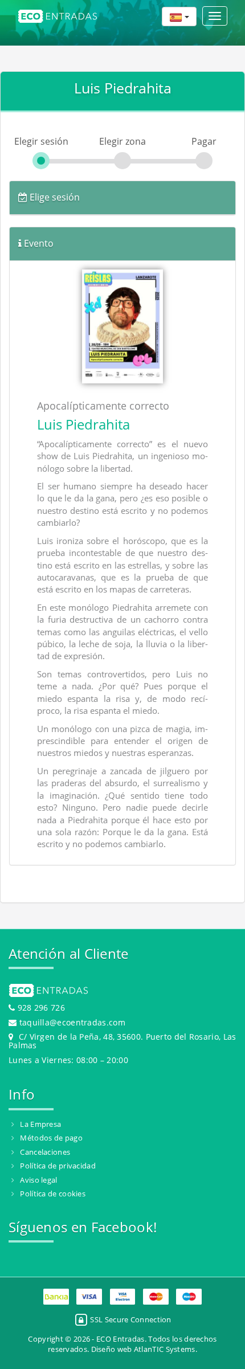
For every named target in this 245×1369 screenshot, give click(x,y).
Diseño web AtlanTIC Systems (143, 1349)
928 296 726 (40, 1007)
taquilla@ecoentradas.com (72, 1022)
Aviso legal (38, 1180)
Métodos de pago (51, 1138)
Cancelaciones (45, 1152)
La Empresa (40, 1124)
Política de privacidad (58, 1165)
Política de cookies (52, 1193)
